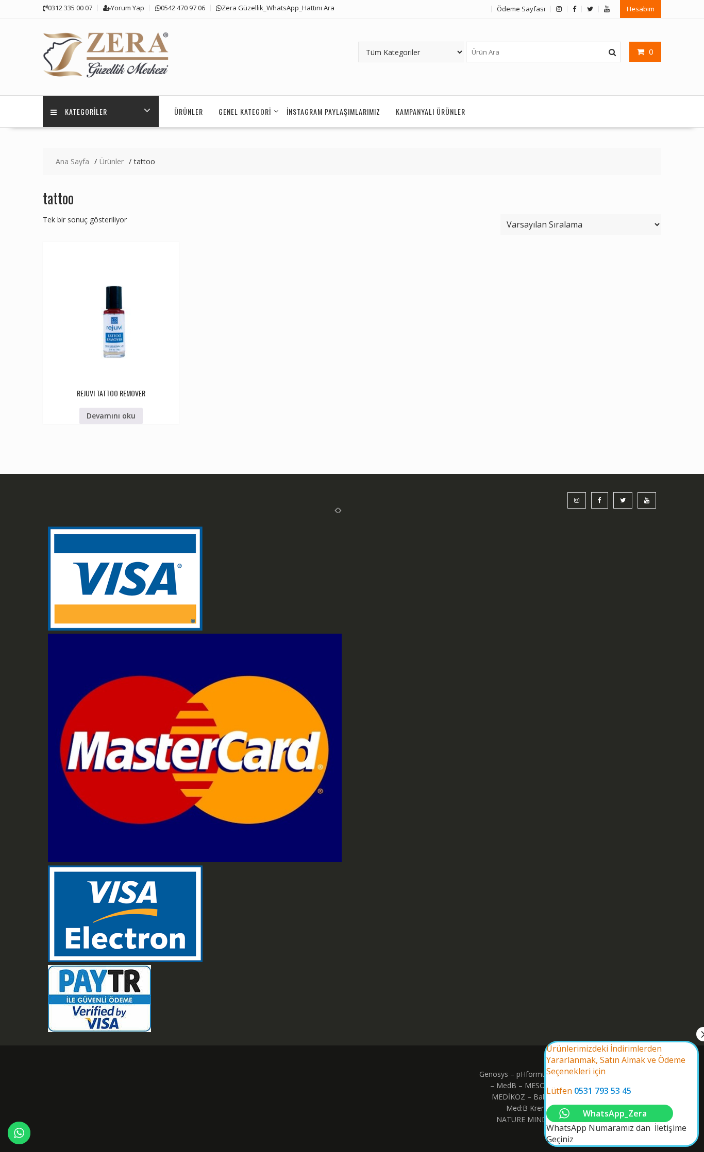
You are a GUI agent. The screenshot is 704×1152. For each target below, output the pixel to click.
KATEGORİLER (86, 111)
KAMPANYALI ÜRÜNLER (430, 111)
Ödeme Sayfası (521, 8)
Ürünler (188, 111)
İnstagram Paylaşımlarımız (333, 111)
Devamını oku (111, 416)
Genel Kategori (245, 111)
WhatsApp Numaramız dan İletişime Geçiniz (616, 1094)
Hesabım (641, 8)
